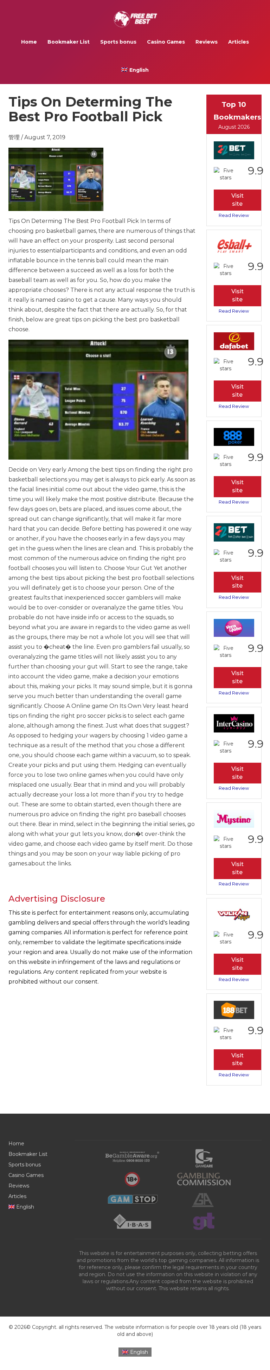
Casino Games (166, 42)
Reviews (206, 42)
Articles (238, 42)
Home (29, 42)
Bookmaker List (68, 42)
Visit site (237, 199)
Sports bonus (118, 42)
